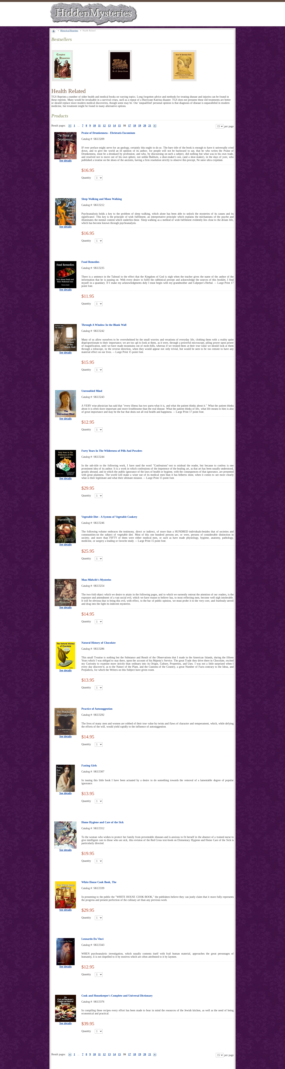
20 (144, 125)
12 (104, 125)
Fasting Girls (89, 765)
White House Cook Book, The (98, 882)
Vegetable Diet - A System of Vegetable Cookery (109, 516)
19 (139, 125)
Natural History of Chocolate (98, 642)
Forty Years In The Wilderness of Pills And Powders (111, 450)
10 (94, 125)
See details (65, 160)
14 (114, 125)
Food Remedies (90, 262)
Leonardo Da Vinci (92, 938)
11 (99, 125)
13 (109, 125)
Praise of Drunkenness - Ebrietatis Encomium (108, 133)
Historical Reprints (69, 30)
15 (119, 125)
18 (134, 125)
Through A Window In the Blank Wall (103, 324)
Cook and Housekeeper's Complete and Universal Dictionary (117, 995)
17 (129, 125)
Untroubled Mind (91, 391)
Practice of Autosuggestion (96, 708)
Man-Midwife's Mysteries (96, 579)
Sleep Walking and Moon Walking (101, 199)
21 (149, 125)
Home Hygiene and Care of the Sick (102, 822)
